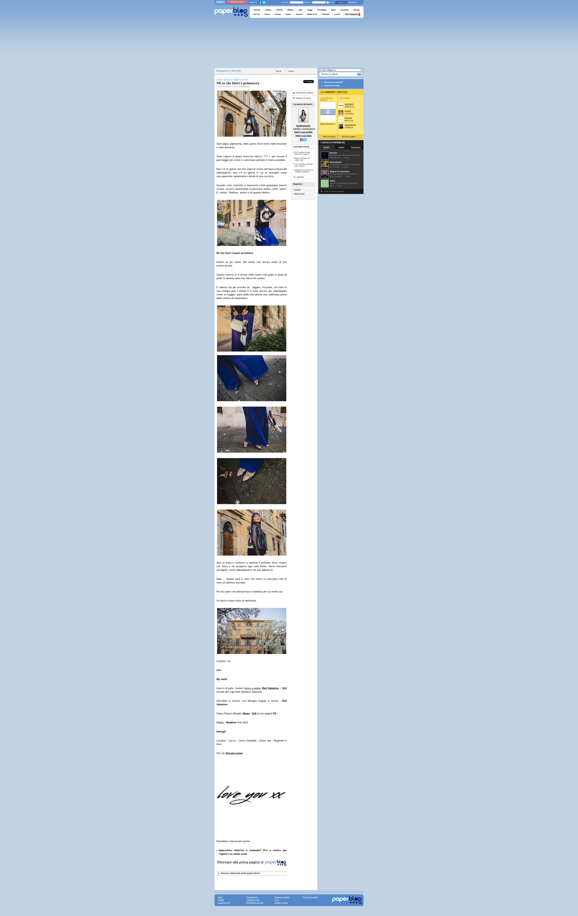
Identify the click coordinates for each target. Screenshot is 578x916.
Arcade (326, 147)
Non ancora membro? (333, 82)
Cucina (278, 14)
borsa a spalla (252, 688)
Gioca (347, 158)
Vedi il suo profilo (303, 132)
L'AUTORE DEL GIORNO (326, 99)
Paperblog (231, 12)
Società (257, 10)
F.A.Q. (277, 900)
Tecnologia (321, 10)
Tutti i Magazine (351, 14)
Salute (288, 14)
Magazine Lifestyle (228, 70)
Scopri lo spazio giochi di (334, 191)
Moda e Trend (299, 193)
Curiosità (344, 10)
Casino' (341, 147)
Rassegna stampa (282, 897)
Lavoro (337, 14)
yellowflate (349, 104)
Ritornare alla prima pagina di (240, 862)
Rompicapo (356, 147)
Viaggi (309, 10)
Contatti (221, 900)
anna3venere (350, 125)
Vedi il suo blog (303, 135)
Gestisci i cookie (281, 903)
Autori (291, 71)
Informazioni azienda (254, 903)
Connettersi (341, 2)
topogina (348, 118)
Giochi (278, 71)
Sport (333, 10)
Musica (290, 10)
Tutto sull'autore (329, 137)
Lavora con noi (224, 903)
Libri (300, 10)
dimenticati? (353, 2)
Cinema (279, 10)
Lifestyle (297, 189)
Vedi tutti (300, 177)
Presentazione (252, 897)
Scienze (299, 14)
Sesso (267, 14)
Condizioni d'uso (253, 900)
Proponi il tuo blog (331, 86)
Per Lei (257, 14)
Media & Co (312, 14)
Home (220, 2)
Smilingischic (244, 86)
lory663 (348, 111)
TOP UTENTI (344, 98)
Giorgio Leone (234, 753)
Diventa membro (348, 137)
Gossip (356, 10)
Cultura (268, 10)
